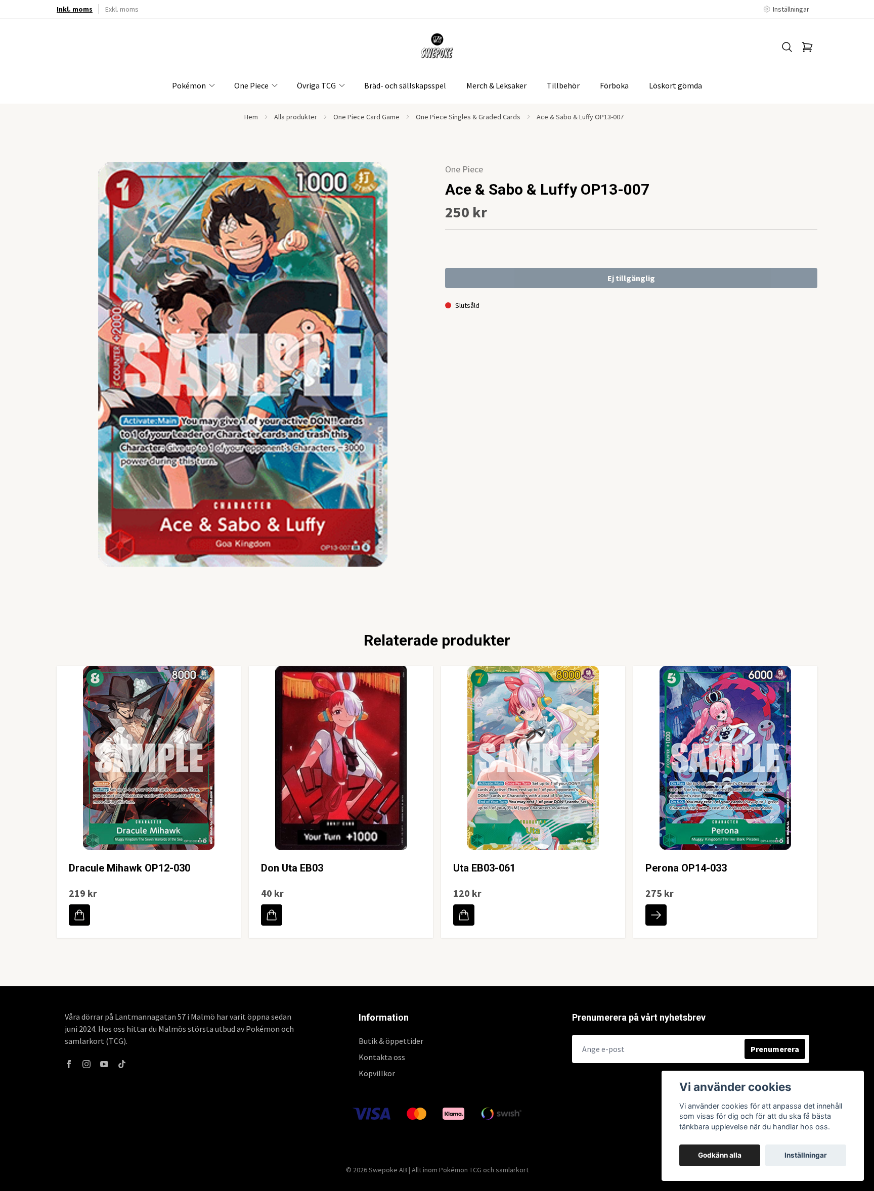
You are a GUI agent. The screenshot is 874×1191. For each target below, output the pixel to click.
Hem (251, 116)
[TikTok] (122, 1064)
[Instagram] (86, 1064)
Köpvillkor (377, 1073)
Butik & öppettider (391, 1041)
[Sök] (787, 47)
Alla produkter (295, 116)
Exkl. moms (122, 9)
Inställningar (805, 1155)
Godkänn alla (719, 1155)
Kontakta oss (382, 1057)
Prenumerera (775, 1049)
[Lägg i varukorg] (79, 915)
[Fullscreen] (243, 364)
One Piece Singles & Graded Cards (468, 116)
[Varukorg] (807, 47)
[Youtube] (104, 1064)
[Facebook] (69, 1064)
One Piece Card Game (366, 116)
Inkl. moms (75, 9)
